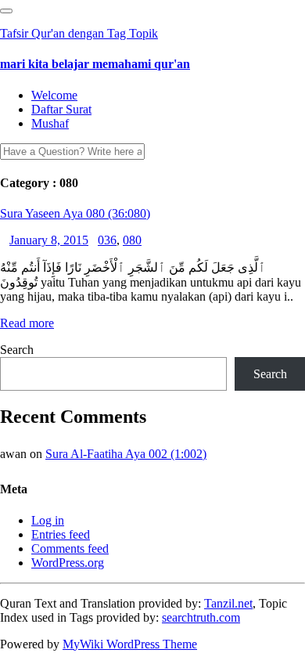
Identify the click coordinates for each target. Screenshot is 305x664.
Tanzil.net (228, 603)
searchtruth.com (201, 617)
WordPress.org (67, 562)
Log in (47, 520)
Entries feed (60, 534)
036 (107, 240)
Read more (27, 323)
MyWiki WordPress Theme (130, 644)
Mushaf (50, 123)
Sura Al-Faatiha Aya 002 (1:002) (125, 453)
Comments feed (70, 548)
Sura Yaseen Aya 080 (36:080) (75, 213)
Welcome (54, 95)
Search (17, 349)
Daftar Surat (61, 109)
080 (132, 240)
